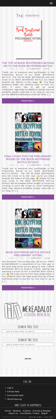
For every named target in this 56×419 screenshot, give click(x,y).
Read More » (28, 100)
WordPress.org (14, 399)
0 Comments (34, 69)
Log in (10, 388)
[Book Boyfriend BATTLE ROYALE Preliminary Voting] (28, 228)
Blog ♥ (44, 413)
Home (8, 411)
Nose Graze (49, 417)
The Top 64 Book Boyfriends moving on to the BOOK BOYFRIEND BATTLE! (28, 64)
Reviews (17, 411)
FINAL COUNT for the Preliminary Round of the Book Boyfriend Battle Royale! (28, 159)
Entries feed (13, 391)
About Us (13, 413)
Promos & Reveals (42, 411)
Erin (46, 69)
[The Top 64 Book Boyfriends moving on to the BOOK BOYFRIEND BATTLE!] (28, 38)
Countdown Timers (29, 413)
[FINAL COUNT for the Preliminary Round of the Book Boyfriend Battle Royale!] (28, 132)
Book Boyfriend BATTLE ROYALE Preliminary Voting (28, 254)
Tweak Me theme (35, 417)
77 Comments (34, 258)
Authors (27, 411)
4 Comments (34, 165)
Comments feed (15, 395)
